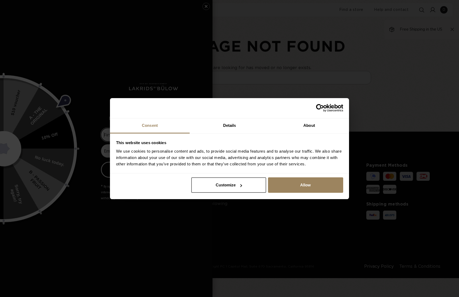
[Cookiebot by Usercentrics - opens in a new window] (320, 108)
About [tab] (309, 125)
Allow (305, 185)
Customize (226, 185)
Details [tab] (229, 125)
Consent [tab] (150, 125)
